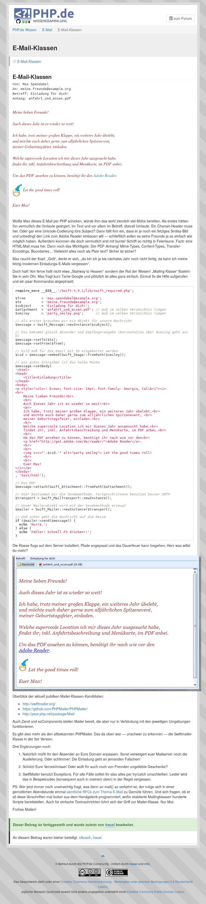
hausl (110, 824)
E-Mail (47, 29)
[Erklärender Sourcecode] (117, 871)
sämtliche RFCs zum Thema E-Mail (95, 791)
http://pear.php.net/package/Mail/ (49, 713)
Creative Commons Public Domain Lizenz (155, 891)
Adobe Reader (104, 175)
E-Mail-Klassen (29, 61)
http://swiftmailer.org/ (39, 703)
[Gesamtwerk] (90, 871)
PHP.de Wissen (25, 29)
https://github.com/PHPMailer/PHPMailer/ (55, 708)
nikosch (85, 837)
